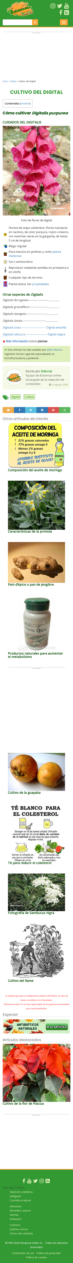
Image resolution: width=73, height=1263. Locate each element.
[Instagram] (42, 1181)
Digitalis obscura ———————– (25, 334)
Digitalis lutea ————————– (24, 327)
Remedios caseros (20, 1210)
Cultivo (13, 81)
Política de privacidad (48, 1253)
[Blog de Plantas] (48, 1181)
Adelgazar (15, 1196)
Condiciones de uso (23, 1253)
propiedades (40, 284)
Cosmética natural (20, 1200)
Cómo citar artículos (21, 1233)
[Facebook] (24, 1181)
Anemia (14, 1214)
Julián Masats (54, 349)
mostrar (25, 103)
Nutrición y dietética (21, 1192)
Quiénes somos (19, 1229)
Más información (17, 341)
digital (16, 397)
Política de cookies (36, 1257)
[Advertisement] (36, 57)
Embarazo (15, 1219)
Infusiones (16, 1206)
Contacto (15, 1225)
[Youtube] (29, 1181)
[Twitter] (35, 1181)
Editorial (46, 371)
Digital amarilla (56, 327)
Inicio (5, 81)
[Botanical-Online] (20, 8)
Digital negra (56, 334)
